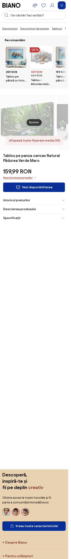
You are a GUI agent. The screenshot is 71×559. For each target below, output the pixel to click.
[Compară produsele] (35, 5)
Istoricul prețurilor (16, 200)
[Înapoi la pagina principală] (11, 5)
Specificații (12, 218)
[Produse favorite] (44, 5)
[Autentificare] (52, 5)
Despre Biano (16, 542)
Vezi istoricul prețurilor (18, 177)
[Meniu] (62, 5)
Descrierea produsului (19, 209)
